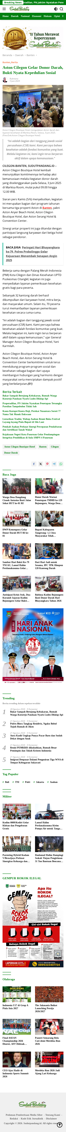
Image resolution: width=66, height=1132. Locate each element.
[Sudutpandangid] (19, 9)
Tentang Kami (52, 1115)
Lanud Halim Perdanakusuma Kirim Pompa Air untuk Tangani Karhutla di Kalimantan (48, 825)
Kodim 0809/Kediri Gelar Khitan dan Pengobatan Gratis (16, 825)
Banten (6, 62)
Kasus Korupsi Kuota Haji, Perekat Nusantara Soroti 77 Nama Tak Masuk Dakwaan (32, 412)
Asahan (54, 782)
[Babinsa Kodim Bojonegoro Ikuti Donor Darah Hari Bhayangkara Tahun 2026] (49, 584)
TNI (17, 782)
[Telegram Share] (54, 463)
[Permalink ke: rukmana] (5, 79)
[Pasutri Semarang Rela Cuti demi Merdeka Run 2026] (49, 1027)
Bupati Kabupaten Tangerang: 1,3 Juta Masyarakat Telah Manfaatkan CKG (45, 532)
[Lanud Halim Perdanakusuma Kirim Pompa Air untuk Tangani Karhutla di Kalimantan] (49, 812)
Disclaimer (51, 1118)
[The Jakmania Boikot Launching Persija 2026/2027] (49, 994)
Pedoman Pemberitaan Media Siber (24, 1115)
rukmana (14, 78)
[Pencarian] (61, 9)
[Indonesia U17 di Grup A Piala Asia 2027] (17, 994)
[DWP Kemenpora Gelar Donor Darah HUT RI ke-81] (17, 519)
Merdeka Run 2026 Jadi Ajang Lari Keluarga (47, 1072)
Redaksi (14, 1118)
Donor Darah (11, 453)
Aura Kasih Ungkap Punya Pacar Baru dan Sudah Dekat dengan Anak (36, 737)
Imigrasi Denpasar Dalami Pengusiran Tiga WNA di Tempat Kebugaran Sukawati (36, 761)
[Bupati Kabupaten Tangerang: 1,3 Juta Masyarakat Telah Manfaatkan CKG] (49, 519)
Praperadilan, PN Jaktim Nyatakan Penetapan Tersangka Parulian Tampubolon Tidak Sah (32, 405)
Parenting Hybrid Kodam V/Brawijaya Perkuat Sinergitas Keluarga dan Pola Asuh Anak (16, 858)
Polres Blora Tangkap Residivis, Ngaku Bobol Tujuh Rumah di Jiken (33, 725)
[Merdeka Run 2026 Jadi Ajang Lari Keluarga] (49, 1060)
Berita (14, 62)
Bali (7, 782)
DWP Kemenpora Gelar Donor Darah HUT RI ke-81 (16, 532)
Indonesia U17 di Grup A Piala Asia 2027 (15, 1007)
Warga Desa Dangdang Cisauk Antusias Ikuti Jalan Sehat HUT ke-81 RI (17, 500)
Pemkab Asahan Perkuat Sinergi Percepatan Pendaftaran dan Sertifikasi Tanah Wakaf (32, 428)
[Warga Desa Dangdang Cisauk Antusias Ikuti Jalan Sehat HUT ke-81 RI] (17, 486)
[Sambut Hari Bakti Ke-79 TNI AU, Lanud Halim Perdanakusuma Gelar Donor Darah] (17, 551)
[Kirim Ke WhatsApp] (60, 463)
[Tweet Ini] (40, 463)
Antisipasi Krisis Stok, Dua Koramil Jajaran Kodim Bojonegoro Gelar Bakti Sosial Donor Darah (16, 598)
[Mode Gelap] (56, 9)
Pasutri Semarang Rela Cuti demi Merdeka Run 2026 (47, 1041)
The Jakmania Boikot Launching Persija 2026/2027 (46, 1008)
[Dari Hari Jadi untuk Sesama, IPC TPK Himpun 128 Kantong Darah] (49, 551)
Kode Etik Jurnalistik (32, 1118)
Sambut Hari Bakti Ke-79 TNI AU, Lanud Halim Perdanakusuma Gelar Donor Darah (16, 565)
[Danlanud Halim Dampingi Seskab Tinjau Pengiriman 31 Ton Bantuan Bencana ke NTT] (49, 844)
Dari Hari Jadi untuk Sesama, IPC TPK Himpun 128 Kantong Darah (49, 565)
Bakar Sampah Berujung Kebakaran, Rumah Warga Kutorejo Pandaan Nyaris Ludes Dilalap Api (30, 397)
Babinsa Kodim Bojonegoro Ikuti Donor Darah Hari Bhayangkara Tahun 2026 (49, 598)
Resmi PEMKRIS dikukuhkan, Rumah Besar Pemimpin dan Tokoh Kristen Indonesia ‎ (33, 749)
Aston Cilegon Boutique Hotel (19, 446)
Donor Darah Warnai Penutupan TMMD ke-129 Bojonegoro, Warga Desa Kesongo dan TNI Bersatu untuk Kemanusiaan (48, 500)
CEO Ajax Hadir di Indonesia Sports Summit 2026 (16, 1073)
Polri (27, 782)
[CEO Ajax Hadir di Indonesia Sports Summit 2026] (17, 1060)
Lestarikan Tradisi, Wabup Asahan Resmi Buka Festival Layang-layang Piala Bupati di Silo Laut (31, 420)
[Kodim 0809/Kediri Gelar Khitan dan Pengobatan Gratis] (17, 812)
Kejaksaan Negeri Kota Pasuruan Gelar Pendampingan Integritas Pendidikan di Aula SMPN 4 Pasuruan (31, 436)
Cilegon (55, 446)
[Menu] (5, 9)
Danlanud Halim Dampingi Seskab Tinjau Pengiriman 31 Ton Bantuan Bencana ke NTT (49, 858)
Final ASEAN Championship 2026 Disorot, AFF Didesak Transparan (14, 1041)
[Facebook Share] (33, 463)
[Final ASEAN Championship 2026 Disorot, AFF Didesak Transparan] (17, 1027)
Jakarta (40, 782)
